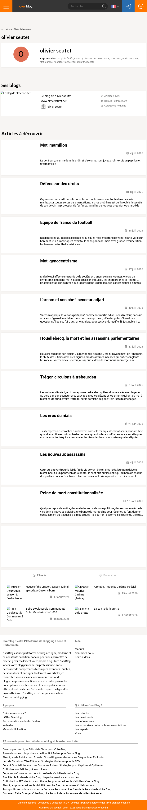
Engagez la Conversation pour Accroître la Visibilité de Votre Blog (41, 773)
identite (81, 62)
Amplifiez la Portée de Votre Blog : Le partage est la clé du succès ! (41, 777)
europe (49, 62)
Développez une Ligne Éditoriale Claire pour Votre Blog (34, 749)
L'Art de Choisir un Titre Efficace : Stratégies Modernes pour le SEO (41, 761)
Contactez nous (84, 653)
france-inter (70, 62)
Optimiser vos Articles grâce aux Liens (25, 769)
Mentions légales (26, 802)
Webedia (8, 725)
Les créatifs (82, 713)
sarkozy (78, 58)
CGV (66, 802)
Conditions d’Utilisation (50, 802)
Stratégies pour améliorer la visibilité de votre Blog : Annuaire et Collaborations (49, 785)
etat (42, 62)
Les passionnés (84, 717)
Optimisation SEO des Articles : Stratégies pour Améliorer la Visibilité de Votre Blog (51, 781)
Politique (121, 105)
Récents (41, 575)
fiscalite (58, 62)
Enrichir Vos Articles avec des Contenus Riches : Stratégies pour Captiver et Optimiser (53, 765)
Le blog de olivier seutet (56, 96)
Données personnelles (93, 802)
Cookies (75, 802)
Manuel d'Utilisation (14, 729)
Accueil (4, 29)
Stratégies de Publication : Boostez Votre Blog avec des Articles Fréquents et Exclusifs (53, 757)
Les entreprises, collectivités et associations (100, 725)
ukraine (88, 58)
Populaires (109, 575)
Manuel (79, 649)
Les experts (81, 729)
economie (116, 58)
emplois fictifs (65, 58)
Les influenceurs (84, 721)
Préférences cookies (118, 802)
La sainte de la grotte (106, 608)
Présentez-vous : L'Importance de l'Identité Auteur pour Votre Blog (41, 753)
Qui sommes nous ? (14, 713)
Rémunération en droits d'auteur (22, 721)
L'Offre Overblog (12, 717)
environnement (130, 58)
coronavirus (103, 58)
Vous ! (78, 733)
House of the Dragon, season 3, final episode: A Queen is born (47, 588)
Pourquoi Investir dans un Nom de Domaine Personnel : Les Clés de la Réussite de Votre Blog (57, 789)
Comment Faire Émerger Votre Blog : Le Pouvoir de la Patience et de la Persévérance (52, 793)
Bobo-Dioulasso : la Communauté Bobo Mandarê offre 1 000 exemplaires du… (45, 610)
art (94, 58)
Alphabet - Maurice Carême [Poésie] (115, 586)
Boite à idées (82, 657)
